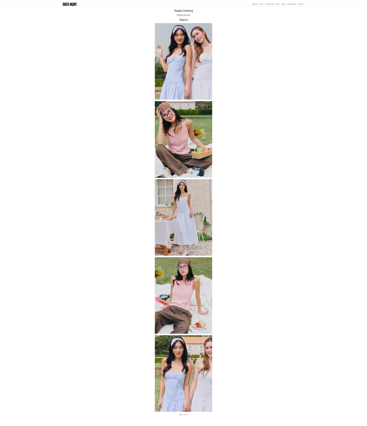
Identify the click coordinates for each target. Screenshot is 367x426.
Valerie (186, 414)
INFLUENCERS (269, 4)
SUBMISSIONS (291, 4)
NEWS (283, 4)
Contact (300, 4)
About (278, 4)
